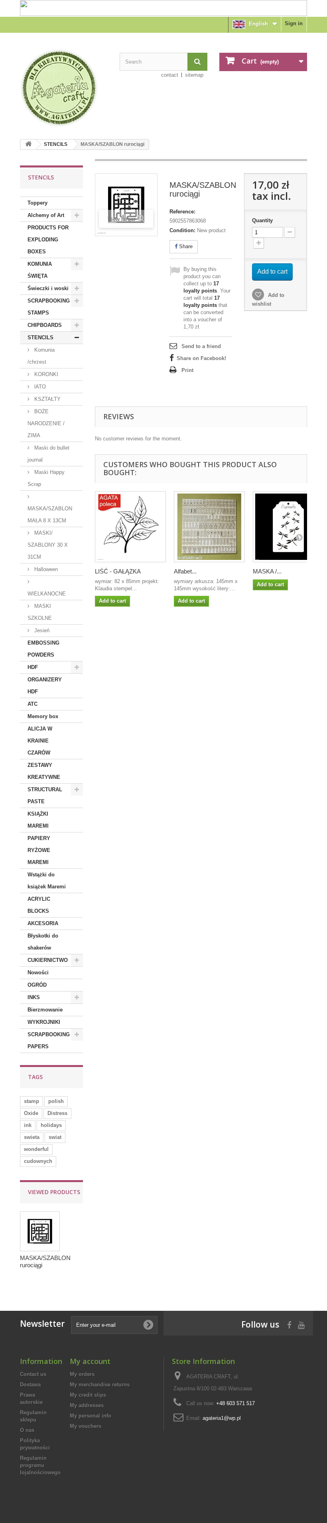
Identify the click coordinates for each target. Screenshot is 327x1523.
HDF (33, 667)
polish (56, 1101)
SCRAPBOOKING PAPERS (49, 1040)
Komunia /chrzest (41, 356)
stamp (31, 1101)
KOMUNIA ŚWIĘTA (40, 270)
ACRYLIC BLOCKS (39, 905)
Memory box (43, 716)
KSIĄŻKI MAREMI (38, 820)
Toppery (37, 203)
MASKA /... (267, 571)
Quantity (262, 220)
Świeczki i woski (48, 288)
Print (187, 370)
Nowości (38, 973)
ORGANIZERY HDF (45, 686)
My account (90, 1361)
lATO (39, 387)
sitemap (194, 75)
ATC (32, 704)
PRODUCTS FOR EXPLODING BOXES (48, 240)
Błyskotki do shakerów (43, 942)
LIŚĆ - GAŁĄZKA (118, 571)
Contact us (33, 1374)
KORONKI (45, 374)
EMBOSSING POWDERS (43, 649)
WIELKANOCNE (47, 594)
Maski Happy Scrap (46, 478)
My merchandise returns (100, 1385)
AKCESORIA (43, 923)
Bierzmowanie (45, 1010)
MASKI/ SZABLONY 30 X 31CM (48, 545)
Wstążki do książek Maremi (47, 881)
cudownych (38, 1161)
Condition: (182, 230)
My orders (82, 1374)
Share (185, 246)
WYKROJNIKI (44, 1022)
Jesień (41, 630)
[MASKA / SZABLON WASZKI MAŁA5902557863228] (288, 526)
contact (169, 75)
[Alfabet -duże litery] (209, 526)
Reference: (182, 212)
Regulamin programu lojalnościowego (40, 1465)
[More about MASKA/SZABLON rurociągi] (40, 1231)
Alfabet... (185, 571)
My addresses (87, 1405)
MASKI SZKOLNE (40, 612)
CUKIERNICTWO (48, 960)
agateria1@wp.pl (222, 1418)
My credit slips (88, 1395)
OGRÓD (37, 985)
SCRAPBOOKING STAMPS (49, 307)
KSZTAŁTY (47, 399)
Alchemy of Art (46, 215)
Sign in (294, 23)
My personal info (90, 1416)
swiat (55, 1137)
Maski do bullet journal (48, 454)
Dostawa (30, 1385)
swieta (31, 1137)
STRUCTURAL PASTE (45, 795)
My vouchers (85, 1426)
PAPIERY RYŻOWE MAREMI (39, 850)
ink (28, 1125)
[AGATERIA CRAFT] (64, 88)
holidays (51, 1125)
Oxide (31, 1113)
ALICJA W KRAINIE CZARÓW (40, 741)
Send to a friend (201, 346)
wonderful (36, 1149)
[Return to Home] (28, 144)
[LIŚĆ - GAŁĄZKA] (130, 526)
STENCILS (55, 144)
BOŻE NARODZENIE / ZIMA (46, 423)
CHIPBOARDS (45, 325)
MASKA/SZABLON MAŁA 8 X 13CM (50, 515)
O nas (27, 1430)
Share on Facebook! (201, 358)
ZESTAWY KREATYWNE (44, 771)
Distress (57, 1113)
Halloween (45, 569)
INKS (34, 997)
